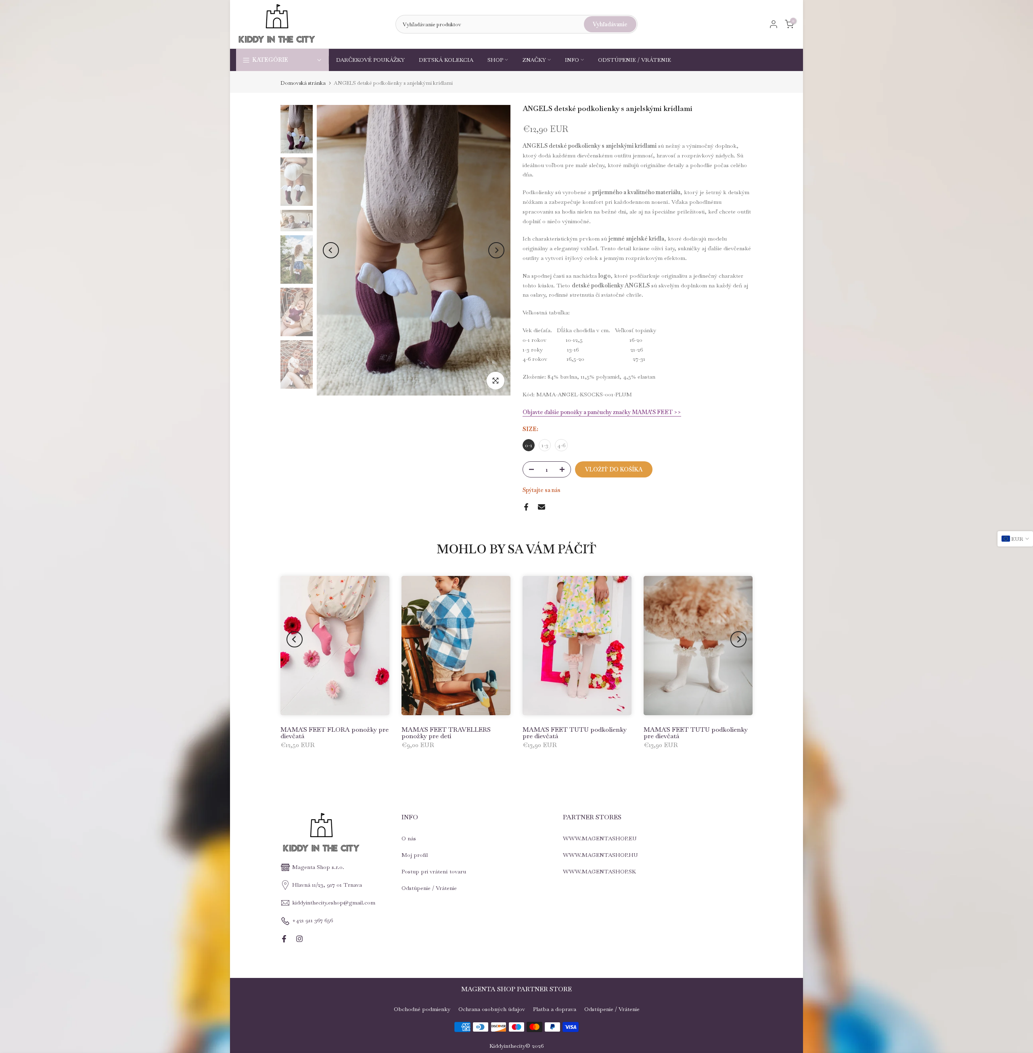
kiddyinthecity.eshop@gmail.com (333, 902)
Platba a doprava (554, 1009)
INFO (572, 59)
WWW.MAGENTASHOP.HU (600, 854)
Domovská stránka (303, 83)
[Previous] (331, 250)
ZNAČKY (534, 59)
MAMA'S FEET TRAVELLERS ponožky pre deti (446, 732)
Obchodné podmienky (422, 1009)
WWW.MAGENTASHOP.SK (599, 871)
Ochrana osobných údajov (491, 1009)
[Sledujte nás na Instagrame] (299, 939)
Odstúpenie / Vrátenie (429, 888)
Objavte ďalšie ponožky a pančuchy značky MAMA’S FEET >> (602, 412)
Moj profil (414, 854)
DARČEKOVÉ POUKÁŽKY (370, 59)
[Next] (496, 250)
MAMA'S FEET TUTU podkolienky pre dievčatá (575, 732)
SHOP (495, 59)
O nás (408, 838)
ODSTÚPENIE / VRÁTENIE (634, 59)
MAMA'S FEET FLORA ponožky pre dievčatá (334, 732)
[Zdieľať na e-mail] (541, 507)
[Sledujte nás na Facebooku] (284, 939)
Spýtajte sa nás (541, 490)
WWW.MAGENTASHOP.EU (600, 838)
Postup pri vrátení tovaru (433, 871)
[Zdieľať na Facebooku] (526, 507)
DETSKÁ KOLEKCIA (446, 59)
